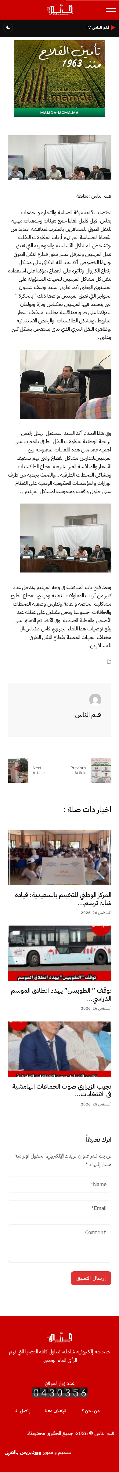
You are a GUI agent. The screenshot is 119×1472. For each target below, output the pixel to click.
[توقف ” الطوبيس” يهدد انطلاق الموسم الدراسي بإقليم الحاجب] (59, 953)
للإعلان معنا (55, 1410)
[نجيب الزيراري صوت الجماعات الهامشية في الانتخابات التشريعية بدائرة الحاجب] (59, 1049)
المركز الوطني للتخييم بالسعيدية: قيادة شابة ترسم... (63, 899)
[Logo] (59, 15)
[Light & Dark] (8, 27)
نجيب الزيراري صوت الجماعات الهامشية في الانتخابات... (61, 1090)
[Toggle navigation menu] (111, 10)
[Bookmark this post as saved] (108, 662)
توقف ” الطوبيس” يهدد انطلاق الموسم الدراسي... (61, 994)
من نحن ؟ (90, 1410)
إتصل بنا (22, 1410)
